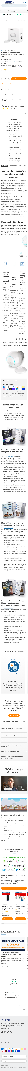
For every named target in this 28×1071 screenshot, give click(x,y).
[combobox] (14, 5)
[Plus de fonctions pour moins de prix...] (14, 864)
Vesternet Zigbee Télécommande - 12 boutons (7, 908)
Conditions (3, 1067)
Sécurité (15, 1067)
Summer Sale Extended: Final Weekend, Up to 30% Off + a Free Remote (11, 954)
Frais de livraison (11, 61)
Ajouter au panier (19, 78)
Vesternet (6, 1065)
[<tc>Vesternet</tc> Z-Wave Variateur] (20, 897)
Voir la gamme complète (14, 888)
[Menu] (2, 2)
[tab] (4, 165)
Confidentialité (10, 1067)
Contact (24, 1067)
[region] (14, 999)
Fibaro (2, 50)
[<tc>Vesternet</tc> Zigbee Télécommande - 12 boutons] (7, 897)
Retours (20, 1067)
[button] (25, 2)
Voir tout (14, 853)
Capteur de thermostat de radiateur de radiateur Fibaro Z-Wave (14, 20)
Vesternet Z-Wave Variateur (20, 907)
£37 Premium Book (8, 456)
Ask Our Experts (14, 715)
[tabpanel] (14, 272)
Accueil (2, 19)
